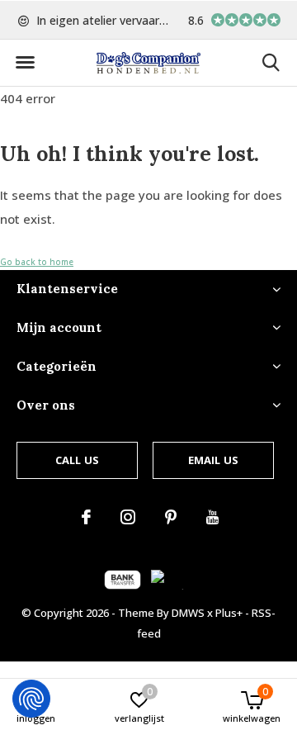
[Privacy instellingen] (31, 699)
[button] (25, 63)
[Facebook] (86, 517)
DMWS (188, 612)
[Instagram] (127, 517)
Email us (213, 460)
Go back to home (36, 262)
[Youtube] (212, 517)
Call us (77, 460)
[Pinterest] (171, 517)
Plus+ (229, 612)
